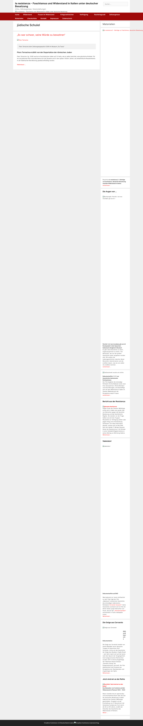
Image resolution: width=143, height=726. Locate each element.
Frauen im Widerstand (46, 15)
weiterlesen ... (107, 185)
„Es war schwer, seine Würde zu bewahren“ (41, 34)
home (17, 15)
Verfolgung (84, 15)
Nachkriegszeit (99, 15)
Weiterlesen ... (107, 435)
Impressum (54, 18)
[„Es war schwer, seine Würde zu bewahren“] (22, 40)
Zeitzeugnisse (114, 15)
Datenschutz (67, 18)
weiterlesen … (107, 367)
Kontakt (43, 18)
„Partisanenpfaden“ (120, 610)
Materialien (19, 18)
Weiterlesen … (21, 64)
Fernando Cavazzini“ (115, 605)
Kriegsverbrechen (67, 15)
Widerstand (27, 15)
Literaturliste (32, 18)
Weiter (105, 712)
